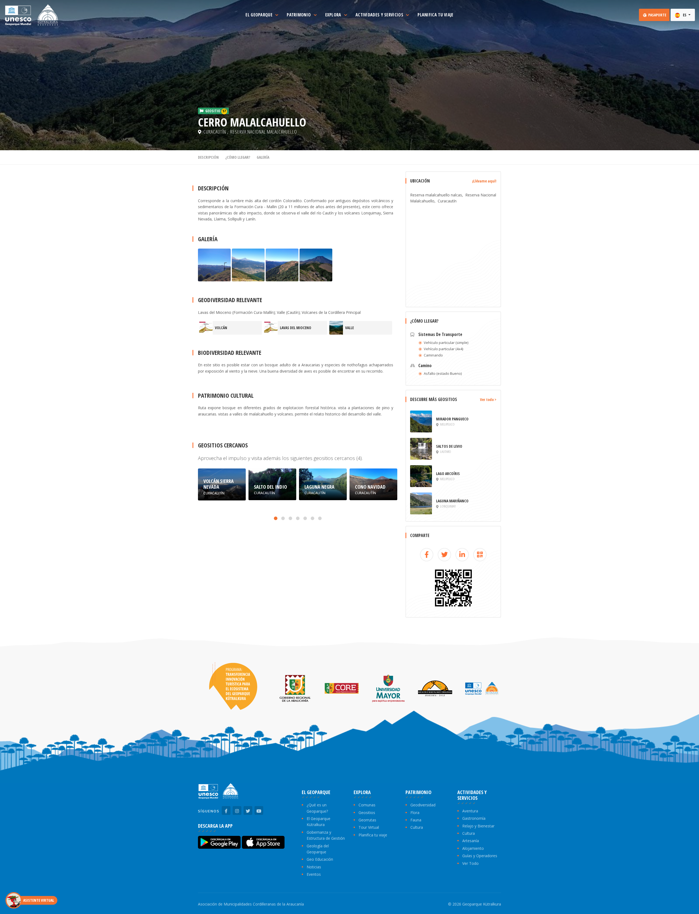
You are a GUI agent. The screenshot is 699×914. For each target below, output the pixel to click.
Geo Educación (320, 859)
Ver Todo (470, 863)
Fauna (415, 819)
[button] (275, 518)
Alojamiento (473, 848)
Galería (263, 157)
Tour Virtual (369, 827)
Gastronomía (473, 818)
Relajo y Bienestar (478, 826)
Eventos (314, 874)
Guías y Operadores (479, 855)
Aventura (470, 810)
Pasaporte (656, 14)
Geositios (367, 812)
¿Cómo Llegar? (237, 157)
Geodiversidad (423, 804)
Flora (414, 812)
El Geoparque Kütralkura (318, 821)
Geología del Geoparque (318, 848)
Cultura (416, 827)
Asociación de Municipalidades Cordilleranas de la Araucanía (251, 904)
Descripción (208, 157)
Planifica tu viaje (373, 835)
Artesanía (470, 840)
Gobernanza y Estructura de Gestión (326, 835)
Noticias (314, 866)
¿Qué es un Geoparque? (317, 807)
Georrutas (367, 819)
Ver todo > (488, 399)
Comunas (367, 804)
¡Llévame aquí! (484, 181)
